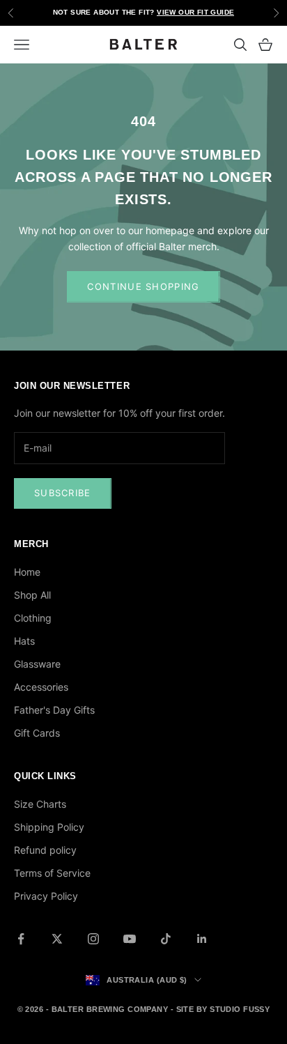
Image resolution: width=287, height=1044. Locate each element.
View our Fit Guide (195, 12)
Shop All (32, 595)
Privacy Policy (46, 896)
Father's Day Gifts (54, 710)
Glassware (37, 664)
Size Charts (40, 804)
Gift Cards (37, 733)
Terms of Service (52, 873)
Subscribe (62, 492)
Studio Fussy (240, 1009)
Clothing (33, 618)
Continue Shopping (143, 286)
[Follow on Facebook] (21, 939)
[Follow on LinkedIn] (202, 939)
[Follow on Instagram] (93, 939)
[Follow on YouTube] (130, 939)
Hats (24, 641)
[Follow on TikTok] (166, 939)
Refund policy (45, 850)
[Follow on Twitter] (57, 939)
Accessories (41, 687)
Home (27, 572)
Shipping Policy (49, 827)
